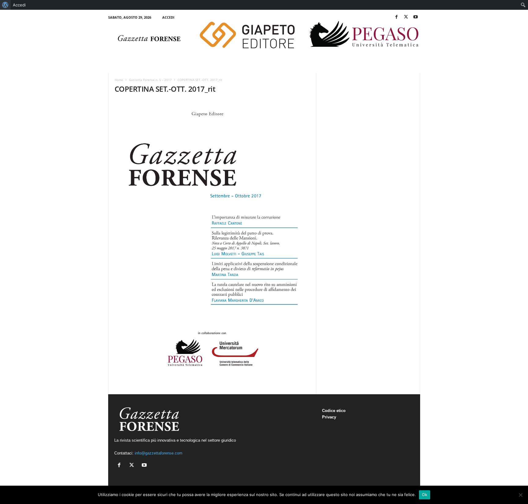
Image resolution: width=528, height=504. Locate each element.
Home (119, 80)
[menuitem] (5, 5)
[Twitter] (406, 17)
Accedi (168, 17)
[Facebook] (396, 17)
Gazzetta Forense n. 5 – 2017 (150, 80)
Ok (424, 494)
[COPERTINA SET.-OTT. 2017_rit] (212, 239)
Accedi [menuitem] (19, 4)
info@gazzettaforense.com (158, 453)
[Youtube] (415, 17)
